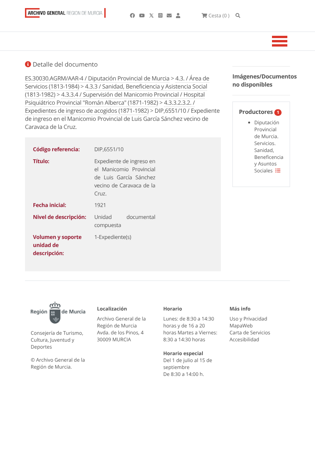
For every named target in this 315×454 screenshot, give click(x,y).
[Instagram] (161, 15)
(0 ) (219, 15)
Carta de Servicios (250, 332)
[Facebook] (133, 15)
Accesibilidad (244, 339)
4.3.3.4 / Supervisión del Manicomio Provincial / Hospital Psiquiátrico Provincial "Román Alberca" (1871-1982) (115, 99)
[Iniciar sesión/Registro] (178, 15)
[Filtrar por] (278, 170)
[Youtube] (142, 15)
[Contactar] (170, 15)
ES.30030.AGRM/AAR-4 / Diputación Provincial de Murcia (97, 78)
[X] (152, 15)
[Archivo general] (65, 11)
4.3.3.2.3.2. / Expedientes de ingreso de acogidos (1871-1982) (110, 107)
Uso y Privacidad (248, 318)
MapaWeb (241, 325)
